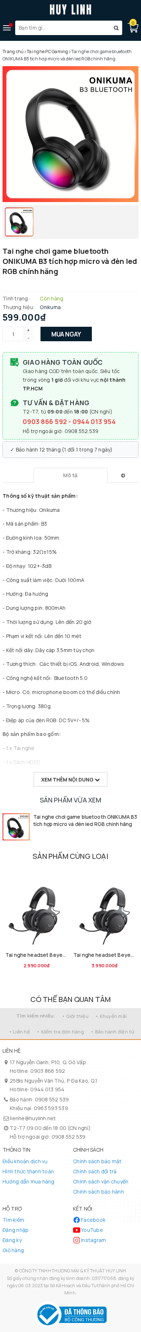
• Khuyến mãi (111, 1016)
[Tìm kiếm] (116, 28)
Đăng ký (12, 1240)
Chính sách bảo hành (98, 1191)
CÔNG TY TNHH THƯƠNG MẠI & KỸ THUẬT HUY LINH (72, 1271)
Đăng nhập (16, 1229)
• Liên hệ (19, 1031)
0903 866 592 (45, 421)
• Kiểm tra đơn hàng (60, 1031)
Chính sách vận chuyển (100, 1181)
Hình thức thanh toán (28, 1171)
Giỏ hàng (13, 1250)
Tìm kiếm (13, 1219)
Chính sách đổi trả (95, 1171)
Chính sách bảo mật (97, 1161)
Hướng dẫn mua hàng (29, 1181)
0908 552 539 (52, 1099)
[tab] (70, 475)
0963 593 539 (51, 1108)
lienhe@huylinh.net (33, 1118)
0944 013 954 (94, 421)
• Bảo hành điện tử (112, 1031)
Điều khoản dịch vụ (25, 1161)
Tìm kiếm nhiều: (35, 1015)
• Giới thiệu (75, 1016)
